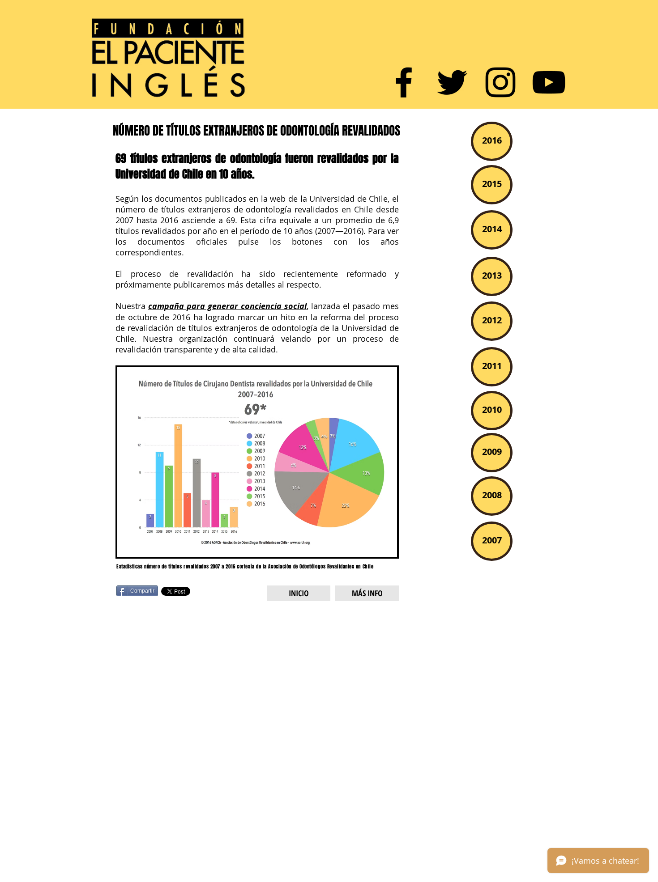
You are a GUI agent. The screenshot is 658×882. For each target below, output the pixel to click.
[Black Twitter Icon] (452, 82)
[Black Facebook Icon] (404, 82)
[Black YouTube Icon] (549, 82)
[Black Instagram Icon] (500, 82)
